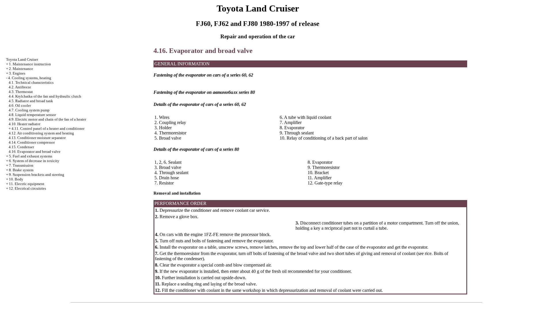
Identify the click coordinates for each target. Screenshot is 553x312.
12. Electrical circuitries (27, 188)
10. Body (16, 179)
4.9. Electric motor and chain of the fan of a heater (47, 119)
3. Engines (17, 73)
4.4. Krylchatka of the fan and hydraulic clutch (45, 96)
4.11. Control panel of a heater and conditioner (48, 128)
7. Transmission (21, 165)
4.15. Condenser (21, 147)
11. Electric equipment (26, 184)
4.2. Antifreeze (20, 87)
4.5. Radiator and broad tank (31, 101)
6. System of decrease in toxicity (34, 161)
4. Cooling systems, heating (29, 78)
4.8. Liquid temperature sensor (32, 115)
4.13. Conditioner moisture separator (37, 138)
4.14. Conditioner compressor (32, 142)
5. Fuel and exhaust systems (30, 156)
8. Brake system (21, 170)
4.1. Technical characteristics (31, 82)
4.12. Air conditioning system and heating (41, 133)
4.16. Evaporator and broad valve (34, 151)
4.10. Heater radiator (24, 124)
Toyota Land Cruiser (22, 59)
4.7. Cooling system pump (29, 110)
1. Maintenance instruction (30, 64)
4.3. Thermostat (21, 92)
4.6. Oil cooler (20, 105)
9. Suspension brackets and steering (36, 174)
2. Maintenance (21, 68)
